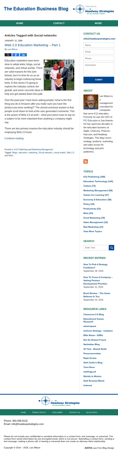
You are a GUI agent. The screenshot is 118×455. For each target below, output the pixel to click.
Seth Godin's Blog (92, 362)
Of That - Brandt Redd (94, 349)
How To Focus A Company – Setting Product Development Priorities (98, 280)
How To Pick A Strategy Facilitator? (95, 266)
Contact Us (74, 412)
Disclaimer (57, 412)
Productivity (92, 208)
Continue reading (14, 138)
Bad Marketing (93, 227)
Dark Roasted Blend (93, 381)
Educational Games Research (93, 320)
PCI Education (90, 120)
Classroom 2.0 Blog (93, 314)
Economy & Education (97, 199)
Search (111, 247)
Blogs (14, 152)
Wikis (10, 155)
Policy (88, 204)
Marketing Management (42, 149)
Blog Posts (91, 412)
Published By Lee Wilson (93, 9)
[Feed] (85, 161)
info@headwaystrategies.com (98, 38)
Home (19, 23)
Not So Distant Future (94, 340)
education (23, 152)
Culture (89, 186)
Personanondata (92, 353)
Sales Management (95, 222)
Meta (88, 213)
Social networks (45, 152)
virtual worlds (59, 152)
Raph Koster (89, 358)
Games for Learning (96, 195)
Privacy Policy (39, 412)
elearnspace (89, 326)
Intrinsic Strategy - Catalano (98, 331)
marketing (32, 152)
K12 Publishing (21, 149)
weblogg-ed (89, 371)
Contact (59, 23)
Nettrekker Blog (91, 344)
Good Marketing (94, 218)
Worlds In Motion (92, 376)
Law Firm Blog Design (99, 448)
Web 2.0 (70, 152)
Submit (99, 80)
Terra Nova (89, 367)
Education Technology (98, 181)
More (98, 23)
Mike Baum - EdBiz (93, 335)
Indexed (87, 385)
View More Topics (92, 231)
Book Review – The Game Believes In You (96, 295)
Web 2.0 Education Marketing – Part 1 (33, 45)
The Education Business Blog (36, 10)
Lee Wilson (35, 447)
